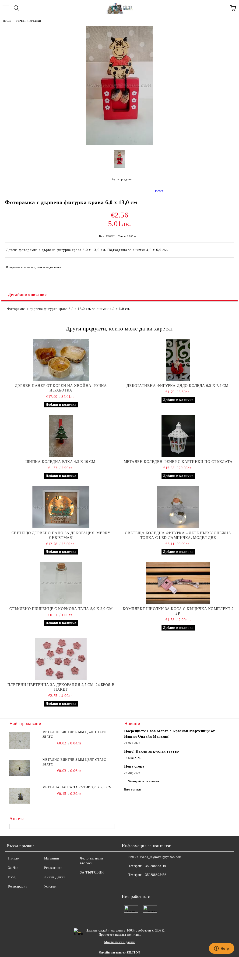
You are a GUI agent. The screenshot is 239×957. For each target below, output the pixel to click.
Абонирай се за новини (143, 781)
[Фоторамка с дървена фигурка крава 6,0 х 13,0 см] (119, 144)
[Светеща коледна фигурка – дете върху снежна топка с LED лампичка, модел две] (178, 507)
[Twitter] (138, 884)
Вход (11, 877)
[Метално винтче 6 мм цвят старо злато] (19, 740)
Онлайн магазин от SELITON (119, 952)
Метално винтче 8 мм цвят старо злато (74, 762)
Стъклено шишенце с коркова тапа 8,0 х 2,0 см (61, 609)
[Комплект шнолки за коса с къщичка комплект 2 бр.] (178, 583)
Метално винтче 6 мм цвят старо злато (74, 734)
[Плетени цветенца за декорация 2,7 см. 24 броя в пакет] (61, 659)
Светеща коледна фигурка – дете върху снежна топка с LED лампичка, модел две (178, 535)
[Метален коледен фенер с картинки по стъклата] (178, 436)
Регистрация (17, 886)
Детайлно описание (27, 294)
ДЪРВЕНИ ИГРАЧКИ (28, 21)
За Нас (13, 868)
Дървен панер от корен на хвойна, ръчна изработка (61, 388)
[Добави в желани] (227, 265)
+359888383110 (154, 866)
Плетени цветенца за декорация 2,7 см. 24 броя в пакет (60, 687)
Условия (50, 886)
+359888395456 (154, 875)
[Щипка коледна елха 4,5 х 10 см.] (61, 436)
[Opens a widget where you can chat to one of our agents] (221, 949)
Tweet (159, 191)
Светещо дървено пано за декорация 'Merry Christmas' (60, 535)
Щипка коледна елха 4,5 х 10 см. (60, 462)
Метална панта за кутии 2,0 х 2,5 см (77, 787)
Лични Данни (54, 877)
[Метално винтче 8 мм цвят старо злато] (19, 768)
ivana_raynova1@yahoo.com (161, 857)
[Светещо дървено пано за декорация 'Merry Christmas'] (61, 507)
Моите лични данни (119, 942)
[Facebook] (128, 884)
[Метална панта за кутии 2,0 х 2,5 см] (19, 795)
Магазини (51, 858)
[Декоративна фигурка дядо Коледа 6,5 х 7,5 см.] (178, 360)
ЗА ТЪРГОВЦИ (92, 872)
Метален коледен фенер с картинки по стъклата (178, 462)
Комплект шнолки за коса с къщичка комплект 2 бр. (178, 611)
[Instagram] (148, 884)
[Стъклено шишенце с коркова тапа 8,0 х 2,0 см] (61, 583)
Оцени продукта (121, 179)
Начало (7, 21)
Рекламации (53, 868)
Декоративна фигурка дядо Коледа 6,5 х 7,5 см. (178, 386)
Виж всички (132, 789)
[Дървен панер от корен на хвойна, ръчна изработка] (61, 360)
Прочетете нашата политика (120, 934)
